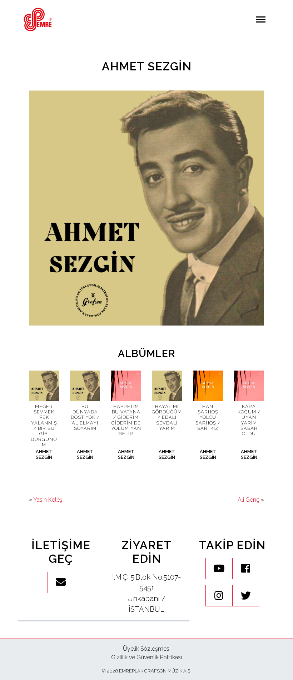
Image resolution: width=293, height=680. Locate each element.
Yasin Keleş (48, 499)
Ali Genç (248, 499)
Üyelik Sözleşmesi (146, 648)
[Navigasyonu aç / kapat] (261, 19)
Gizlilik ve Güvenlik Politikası (146, 657)
